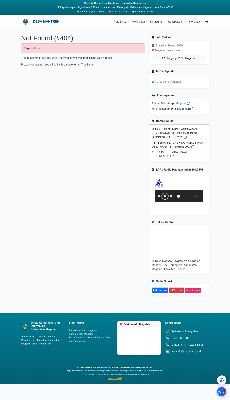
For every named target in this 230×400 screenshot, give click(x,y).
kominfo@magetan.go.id (186, 351)
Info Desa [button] (194, 21)
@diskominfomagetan (185, 331)
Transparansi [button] (175, 21)
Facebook (161, 290)
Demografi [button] (156, 21)
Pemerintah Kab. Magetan (83, 330)
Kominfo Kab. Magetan (81, 333)
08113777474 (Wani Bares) (188, 344)
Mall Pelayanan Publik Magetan (171, 108)
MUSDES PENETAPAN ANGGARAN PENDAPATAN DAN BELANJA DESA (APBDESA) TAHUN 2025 (175, 133)
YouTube (178, 290)
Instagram (194, 290)
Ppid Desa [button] (120, 21)
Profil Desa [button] (138, 21)
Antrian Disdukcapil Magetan (169, 103)
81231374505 (119, 11)
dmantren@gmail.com (92, 11)
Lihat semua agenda (168, 81)
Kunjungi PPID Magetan (180, 58)
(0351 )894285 (180, 338)
